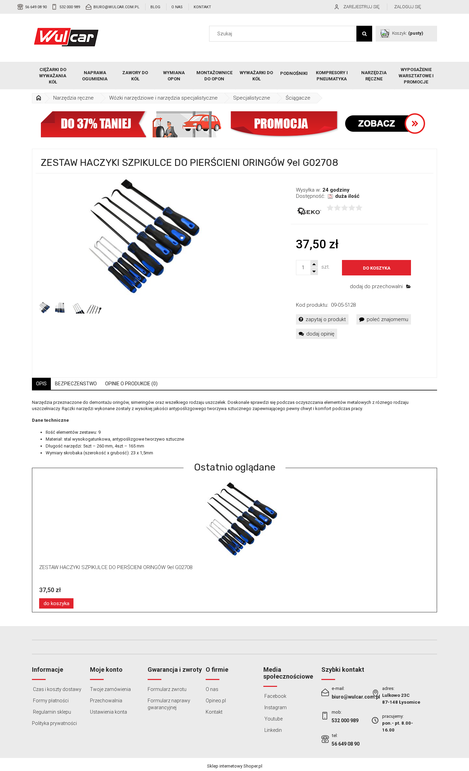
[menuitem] (53, 75)
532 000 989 (69, 7)
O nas (177, 7)
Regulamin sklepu (51, 712)
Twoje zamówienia (110, 689)
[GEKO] (308, 211)
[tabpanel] (234, 427)
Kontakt (202, 7)
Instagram (275, 707)
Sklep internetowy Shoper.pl (234, 766)
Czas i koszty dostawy (56, 689)
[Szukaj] (364, 34)
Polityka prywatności (54, 723)
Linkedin (272, 730)
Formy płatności (50, 700)
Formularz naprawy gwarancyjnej (169, 704)
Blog (155, 7)
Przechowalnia (106, 700)
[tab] (41, 384)
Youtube (273, 719)
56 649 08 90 (36, 7)
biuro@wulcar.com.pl (116, 7)
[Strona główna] (66, 37)
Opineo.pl (216, 700)
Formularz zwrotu (167, 689)
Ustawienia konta (108, 712)
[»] (38, 98)
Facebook (274, 696)
